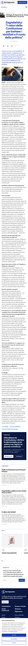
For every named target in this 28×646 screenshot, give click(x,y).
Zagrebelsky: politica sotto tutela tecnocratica (14, 491)
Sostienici (19, 456)
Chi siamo (3, 7)
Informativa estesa (12, 631)
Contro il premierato (9, 553)
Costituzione (6, 606)
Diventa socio (22, 2)
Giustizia (18, 609)
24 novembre (5, 426)
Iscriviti (22, 580)
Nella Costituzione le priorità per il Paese (13, 470)
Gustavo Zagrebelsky (15, 426)
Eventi (3, 617)
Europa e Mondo (20, 606)
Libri (3, 530)
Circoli (3, 615)
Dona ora (5, 602)
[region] (14, 632)
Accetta (14, 635)
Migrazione (18, 611)
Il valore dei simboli (9, 512)
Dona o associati (19, 615)
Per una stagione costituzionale (10, 429)
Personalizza (14, 639)
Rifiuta (14, 642)
